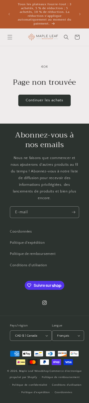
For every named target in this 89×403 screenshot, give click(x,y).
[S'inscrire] (73, 212)
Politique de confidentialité (29, 384)
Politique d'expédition (27, 243)
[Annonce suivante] (79, 14)
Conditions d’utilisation (67, 384)
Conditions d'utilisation (28, 265)
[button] (9, 37)
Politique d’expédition (35, 392)
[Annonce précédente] (9, 14)
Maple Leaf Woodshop (34, 371)
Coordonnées (21, 232)
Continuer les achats (44, 100)
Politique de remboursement (33, 254)
